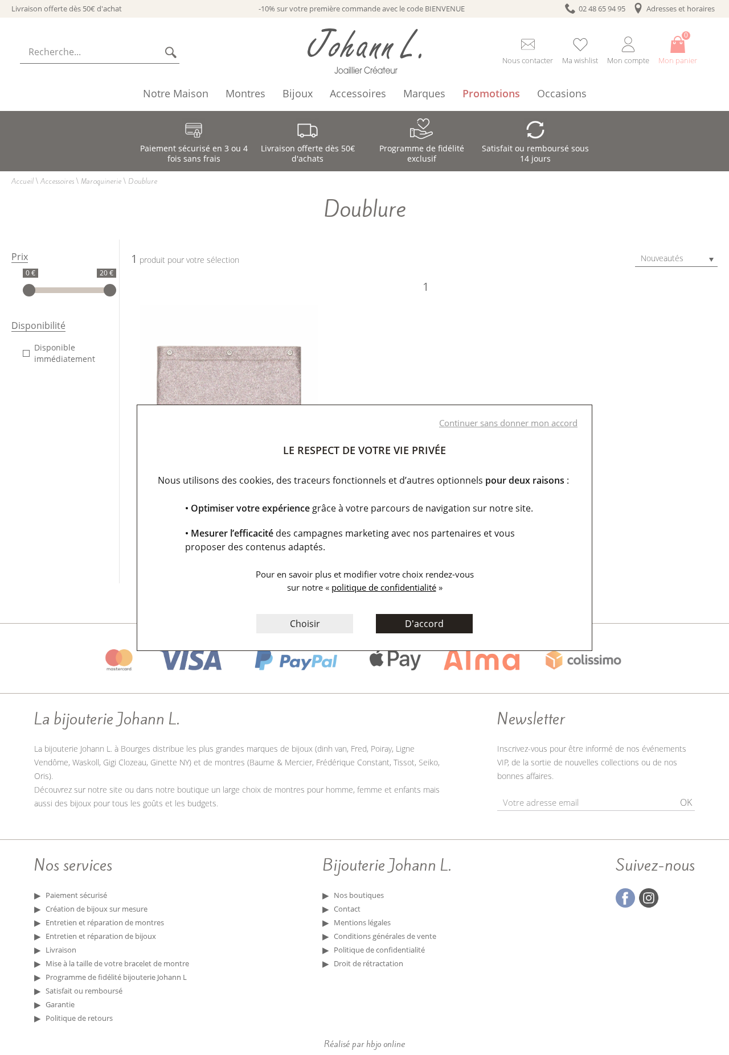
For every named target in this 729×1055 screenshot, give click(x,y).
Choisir (305, 623)
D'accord (424, 623)
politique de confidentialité (383, 587)
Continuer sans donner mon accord (508, 422)
